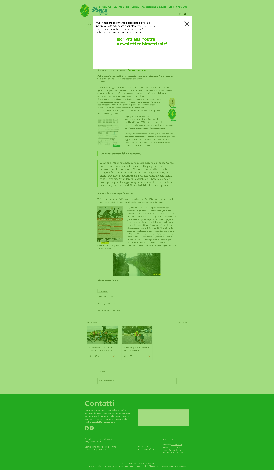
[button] (186, 23)
